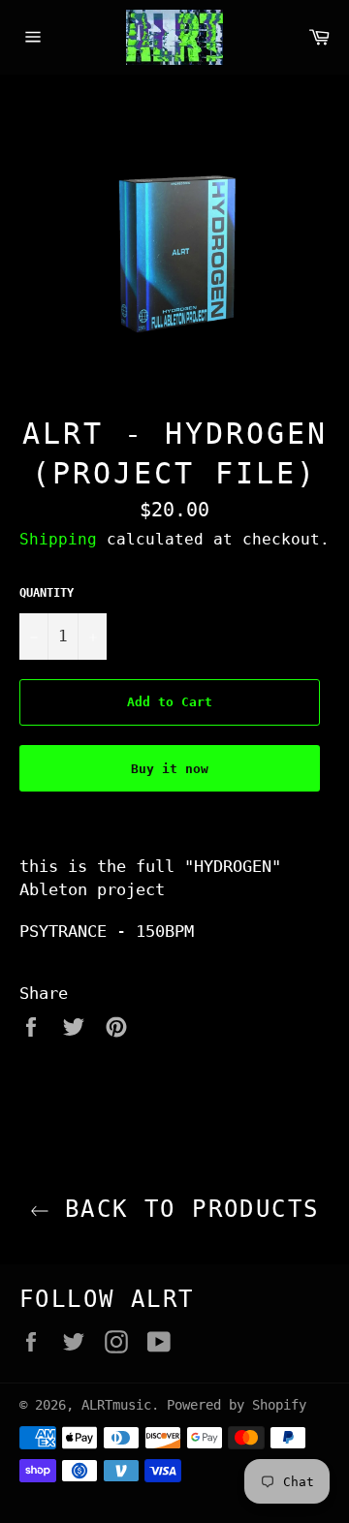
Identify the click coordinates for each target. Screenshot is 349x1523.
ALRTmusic (116, 1405)
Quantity (46, 593)
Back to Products (184, 1209)
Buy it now (169, 769)
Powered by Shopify (236, 1405)
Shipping (58, 539)
